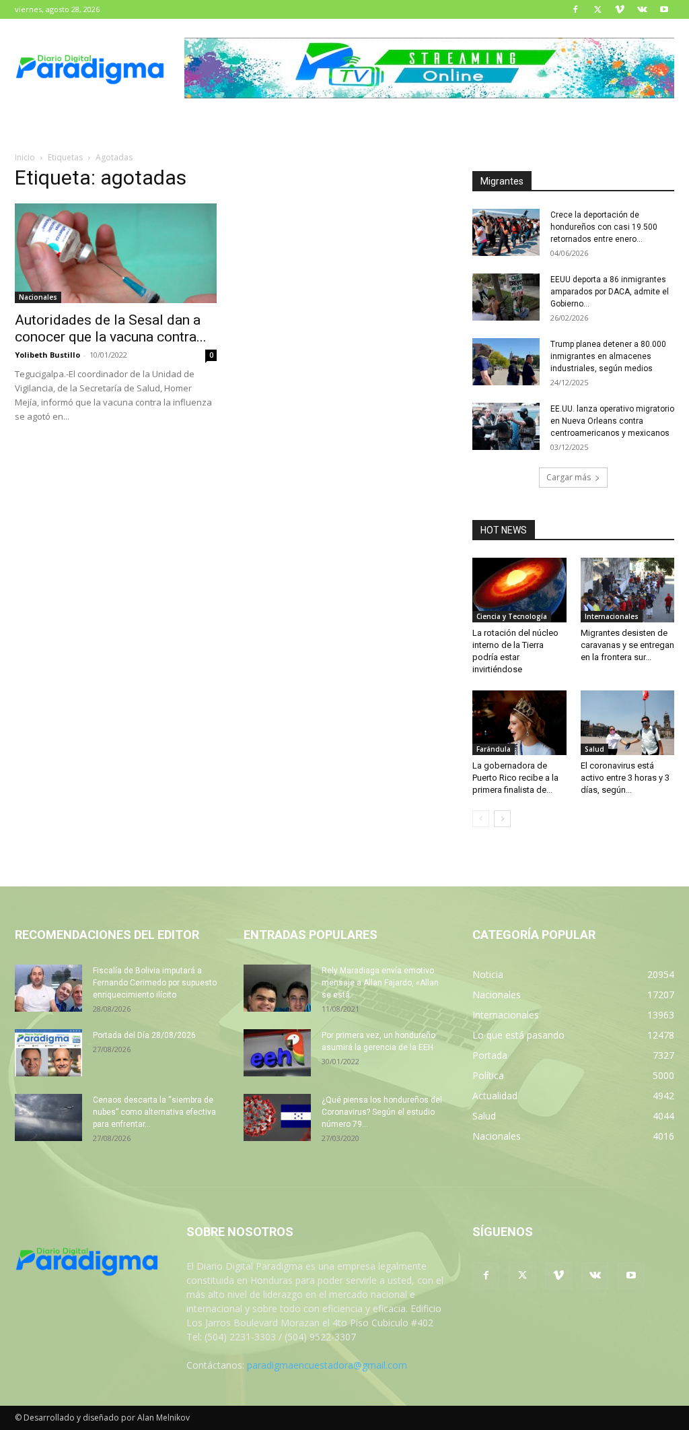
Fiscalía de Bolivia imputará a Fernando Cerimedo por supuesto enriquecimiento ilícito (155, 983)
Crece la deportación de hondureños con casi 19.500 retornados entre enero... (603, 227)
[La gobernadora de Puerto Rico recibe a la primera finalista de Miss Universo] (519, 722)
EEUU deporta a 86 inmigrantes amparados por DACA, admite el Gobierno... (609, 291)
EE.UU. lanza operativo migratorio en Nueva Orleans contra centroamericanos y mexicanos (612, 421)
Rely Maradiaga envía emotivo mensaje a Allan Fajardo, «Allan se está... (380, 983)
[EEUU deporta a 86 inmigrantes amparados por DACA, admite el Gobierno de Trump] (506, 297)
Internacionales (612, 616)
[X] (597, 9)
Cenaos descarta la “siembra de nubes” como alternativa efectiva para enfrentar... (154, 1112)
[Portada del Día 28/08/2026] (48, 1052)
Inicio (25, 157)
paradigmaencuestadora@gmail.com (327, 1365)
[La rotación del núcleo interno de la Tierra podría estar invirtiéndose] (519, 590)
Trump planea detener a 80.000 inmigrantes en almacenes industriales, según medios (608, 356)
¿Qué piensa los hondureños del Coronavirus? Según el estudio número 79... (382, 1112)
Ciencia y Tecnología (511, 616)
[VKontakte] (642, 9)
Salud (594, 749)
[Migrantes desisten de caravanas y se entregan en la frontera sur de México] (628, 590)
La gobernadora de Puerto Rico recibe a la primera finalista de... (515, 777)
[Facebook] (575, 9)
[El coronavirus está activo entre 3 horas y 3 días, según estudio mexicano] (628, 722)
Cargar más (568, 477)
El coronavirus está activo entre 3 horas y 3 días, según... (625, 777)
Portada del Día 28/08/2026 (144, 1035)
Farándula (493, 749)
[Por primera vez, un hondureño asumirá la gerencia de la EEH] (277, 1052)
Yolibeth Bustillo (47, 355)
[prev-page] (480, 818)
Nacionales (38, 297)
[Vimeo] (620, 9)
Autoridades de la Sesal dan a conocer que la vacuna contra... (111, 328)
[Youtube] (664, 9)
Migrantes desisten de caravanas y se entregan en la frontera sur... (627, 645)
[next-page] (502, 818)
